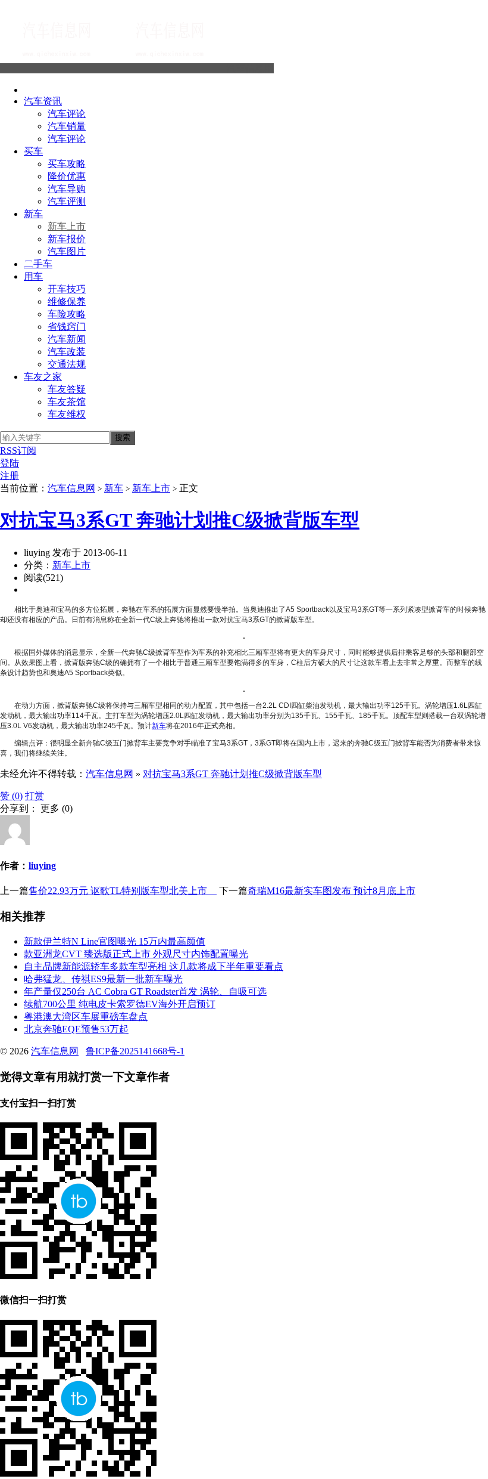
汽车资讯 (43, 101)
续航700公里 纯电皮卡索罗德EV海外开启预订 (119, 1004)
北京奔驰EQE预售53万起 (76, 1029)
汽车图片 (67, 251)
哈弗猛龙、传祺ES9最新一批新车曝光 (103, 979)
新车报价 (67, 239)
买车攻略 (67, 164)
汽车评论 (67, 114)
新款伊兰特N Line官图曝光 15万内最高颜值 (114, 941)
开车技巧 (67, 289)
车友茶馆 (67, 402)
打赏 (34, 796)
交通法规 (67, 364)
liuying (42, 866)
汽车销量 (67, 126)
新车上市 (67, 226)
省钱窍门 (67, 326)
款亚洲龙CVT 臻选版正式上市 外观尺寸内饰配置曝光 (136, 954)
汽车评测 (67, 201)
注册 (9, 476)
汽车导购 (67, 189)
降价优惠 (67, 176)
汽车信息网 (250, 68)
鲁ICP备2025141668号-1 (135, 1051)
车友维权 (67, 414)
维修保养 (67, 301)
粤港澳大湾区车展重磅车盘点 (86, 1016)
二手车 (38, 264)
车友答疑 (67, 389)
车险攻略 (67, 314)
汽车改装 (67, 351)
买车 (33, 151)
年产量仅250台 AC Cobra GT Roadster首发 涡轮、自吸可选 (145, 991)
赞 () (11, 796)
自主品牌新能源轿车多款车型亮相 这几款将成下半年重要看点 (153, 966)
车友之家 (43, 377)
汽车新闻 (67, 339)
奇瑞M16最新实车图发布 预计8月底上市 (331, 891)
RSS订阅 (18, 450)
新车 (33, 214)
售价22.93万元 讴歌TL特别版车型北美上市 (123, 891)
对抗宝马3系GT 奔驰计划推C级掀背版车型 (179, 520)
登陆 (9, 463)
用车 (33, 276)
